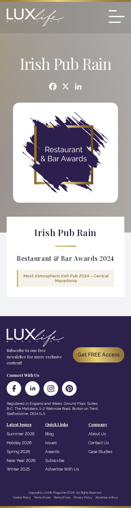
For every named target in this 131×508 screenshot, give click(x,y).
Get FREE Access (99, 355)
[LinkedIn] (32, 388)
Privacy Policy (82, 497)
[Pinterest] (69, 388)
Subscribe (54, 460)
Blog (49, 433)
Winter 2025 (18, 469)
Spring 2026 (18, 451)
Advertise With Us (62, 469)
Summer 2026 (21, 433)
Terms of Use (62, 497)
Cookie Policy (22, 497)
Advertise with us (106, 497)
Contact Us (98, 442)
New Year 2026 (21, 460)
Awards (52, 451)
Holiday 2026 (19, 442)
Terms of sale (42, 497)
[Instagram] (51, 388)
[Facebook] (52, 87)
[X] (65, 87)
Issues (51, 442)
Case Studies (100, 451)
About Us (97, 433)
